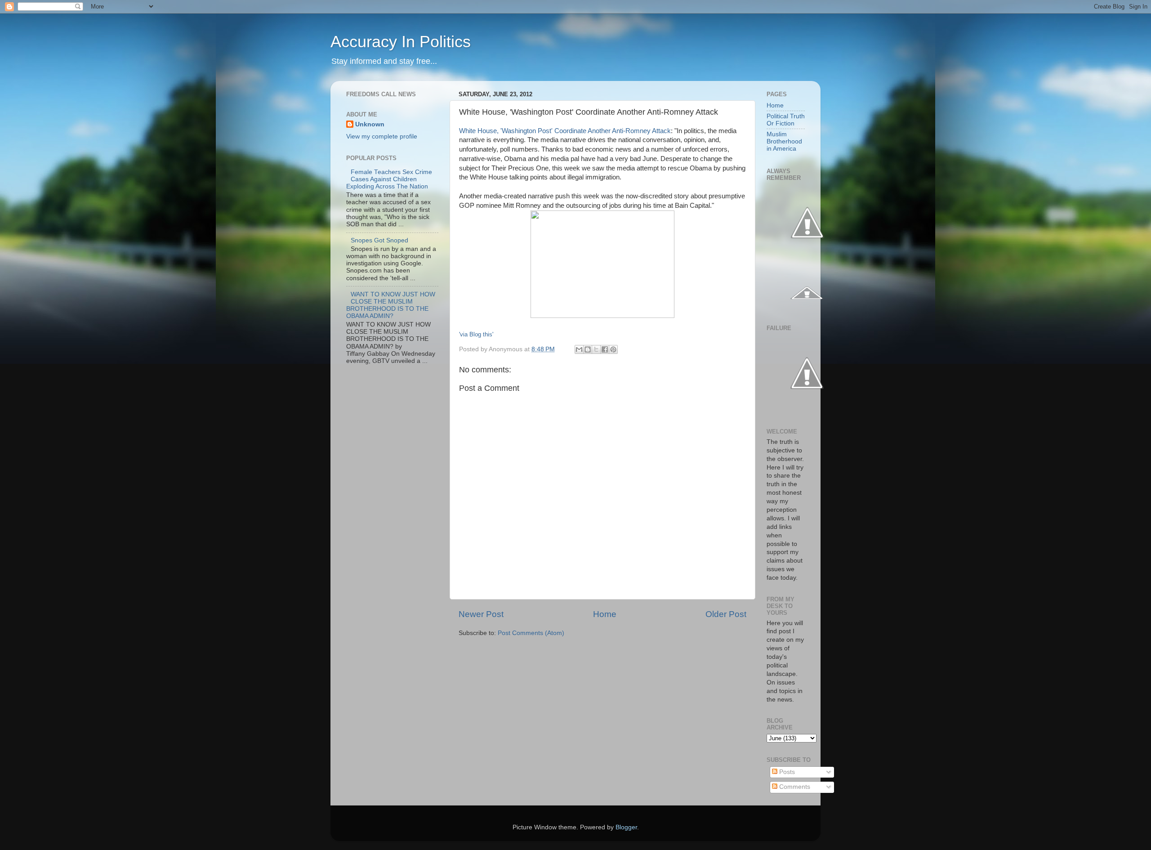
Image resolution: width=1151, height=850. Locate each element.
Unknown (369, 124)
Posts (786, 772)
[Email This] (579, 349)
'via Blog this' (476, 334)
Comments (793, 786)
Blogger (626, 827)
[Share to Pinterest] (613, 349)
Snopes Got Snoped (379, 240)
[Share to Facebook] (604, 349)
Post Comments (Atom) (531, 633)
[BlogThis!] (587, 349)
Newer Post (481, 614)
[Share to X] (596, 349)
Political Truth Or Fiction (786, 120)
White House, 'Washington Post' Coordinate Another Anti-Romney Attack (565, 130)
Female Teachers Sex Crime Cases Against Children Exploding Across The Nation (389, 179)
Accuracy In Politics (400, 41)
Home (604, 614)
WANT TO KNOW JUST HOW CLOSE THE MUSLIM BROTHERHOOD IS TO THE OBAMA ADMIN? (390, 305)
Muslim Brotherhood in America (784, 141)
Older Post (725, 614)
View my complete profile (381, 136)
